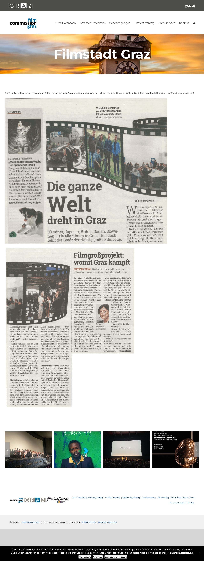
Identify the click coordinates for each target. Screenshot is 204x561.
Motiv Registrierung (95, 497)
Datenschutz (102, 522)
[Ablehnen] (200, 553)
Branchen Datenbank (112, 497)
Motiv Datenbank (79, 497)
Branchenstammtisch (178, 502)
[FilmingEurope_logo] (57, 498)
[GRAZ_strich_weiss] (21, 4)
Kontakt (191, 502)
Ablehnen (97, 557)
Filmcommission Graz (30, 522)
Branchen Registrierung (131, 497)
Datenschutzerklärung (116, 557)
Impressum (112, 522)
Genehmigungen (148, 497)
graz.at (190, 6)
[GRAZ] (35, 498)
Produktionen (176, 497)
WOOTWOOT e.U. (88, 522)
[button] (7, 449)
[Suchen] (194, 22)
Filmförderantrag (163, 497)
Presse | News (188, 497)
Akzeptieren (85, 557)
